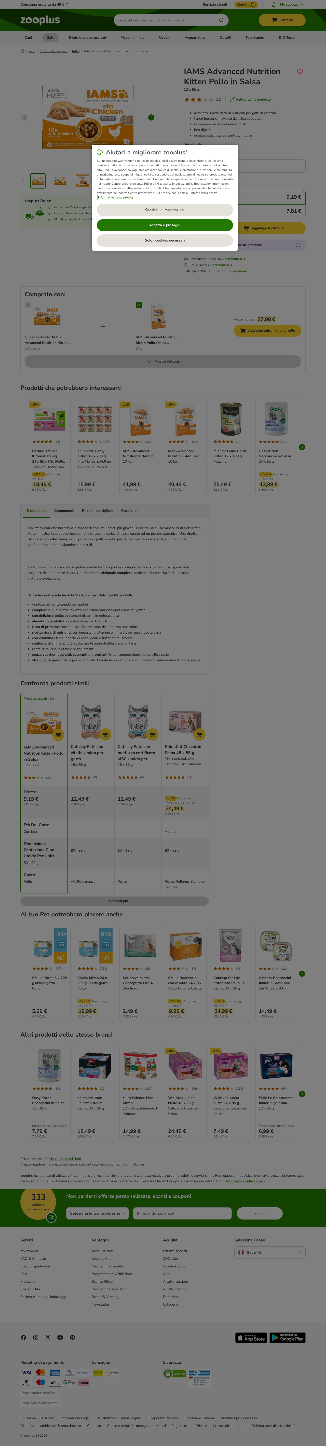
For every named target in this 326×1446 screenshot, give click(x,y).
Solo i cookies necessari (165, 240)
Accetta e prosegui (164, 225)
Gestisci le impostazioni (165, 209)
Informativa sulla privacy (115, 197)
